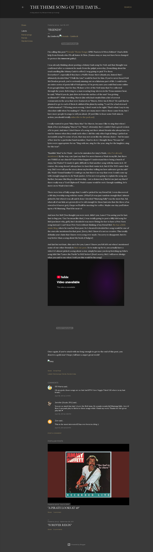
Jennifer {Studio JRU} (64, 402)
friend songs (26, 35)
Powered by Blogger (78, 544)
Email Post (57, 371)
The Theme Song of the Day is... (65, 7)
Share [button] (23, 25)
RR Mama (59, 387)
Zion (57, 421)
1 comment (57, 512)
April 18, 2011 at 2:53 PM (63, 414)
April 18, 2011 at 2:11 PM (63, 396)
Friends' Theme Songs (77, 52)
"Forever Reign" (60, 525)
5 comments (57, 529)
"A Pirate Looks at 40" (63, 508)
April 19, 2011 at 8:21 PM (63, 428)
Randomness (27, 41)
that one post (80, 247)
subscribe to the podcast (82, 117)
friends (24, 38)
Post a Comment (54, 433)
